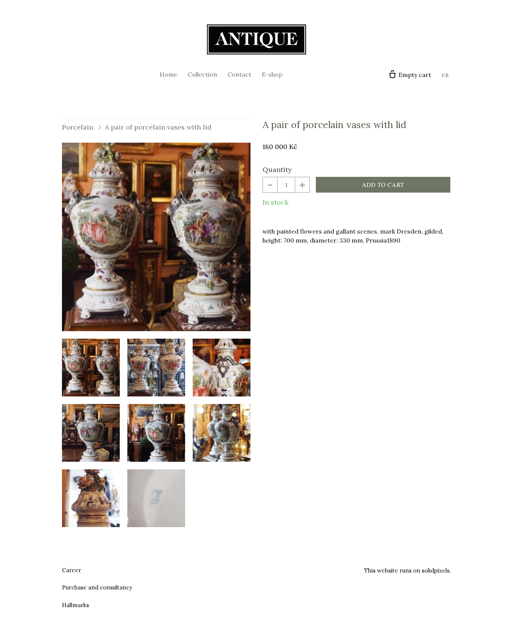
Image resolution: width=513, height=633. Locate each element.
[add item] (302, 185)
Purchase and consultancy (97, 587)
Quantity (277, 169)
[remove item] (270, 185)
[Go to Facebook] (247, 569)
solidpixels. (436, 570)
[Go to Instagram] (266, 569)
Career (71, 570)
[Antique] (256, 39)
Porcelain (77, 127)
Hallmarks (75, 605)
